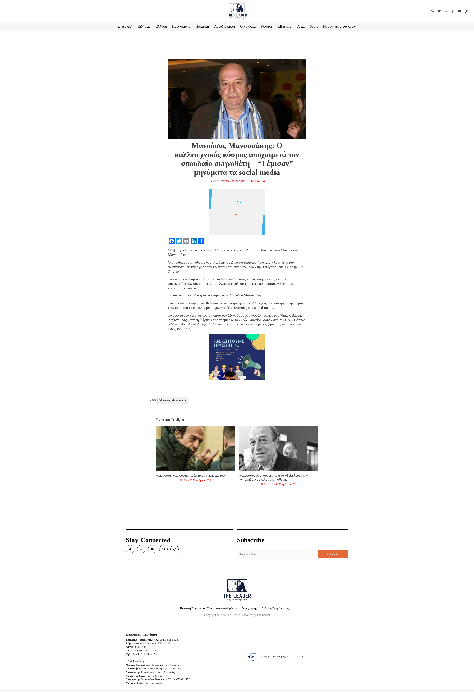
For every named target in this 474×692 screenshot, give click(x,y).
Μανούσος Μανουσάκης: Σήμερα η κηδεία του (190, 475)
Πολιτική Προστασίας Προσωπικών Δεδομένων (208, 608)
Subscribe (333, 554)
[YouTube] (459, 11)
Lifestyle (213, 180)
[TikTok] (466, 11)
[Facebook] (452, 11)
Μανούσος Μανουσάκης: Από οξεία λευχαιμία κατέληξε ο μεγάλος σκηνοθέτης (273, 477)
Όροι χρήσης (249, 608)
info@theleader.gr (135, 661)
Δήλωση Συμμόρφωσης (276, 608)
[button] (432, 11)
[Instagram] (446, 11)
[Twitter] (439, 11)
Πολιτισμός (267, 484)
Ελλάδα (183, 480)
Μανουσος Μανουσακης (172, 400)
